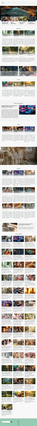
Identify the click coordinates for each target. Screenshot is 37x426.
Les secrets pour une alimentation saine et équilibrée (17, 399)
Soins (18, 422)
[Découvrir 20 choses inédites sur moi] (29, 190)
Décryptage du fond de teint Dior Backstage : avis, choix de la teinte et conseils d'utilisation (7, 348)
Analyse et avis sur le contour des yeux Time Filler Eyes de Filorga (6, 360)
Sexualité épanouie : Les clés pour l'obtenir (7, 130)
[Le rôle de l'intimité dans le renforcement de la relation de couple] (18, 129)
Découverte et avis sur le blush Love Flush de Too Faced (18, 283)
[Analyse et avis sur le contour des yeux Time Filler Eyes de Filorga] (7, 355)
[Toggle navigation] (3, 2)
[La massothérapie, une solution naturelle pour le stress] (29, 84)
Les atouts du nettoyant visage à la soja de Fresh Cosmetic (30, 321)
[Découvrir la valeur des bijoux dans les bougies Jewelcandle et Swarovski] (7, 329)
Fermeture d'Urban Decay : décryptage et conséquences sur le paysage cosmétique (18, 192)
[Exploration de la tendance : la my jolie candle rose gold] (7, 173)
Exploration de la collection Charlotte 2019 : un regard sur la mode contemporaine (9, 73)
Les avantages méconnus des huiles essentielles (18, 85)
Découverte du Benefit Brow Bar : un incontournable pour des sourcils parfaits (28, 73)
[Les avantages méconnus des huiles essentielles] (18, 84)
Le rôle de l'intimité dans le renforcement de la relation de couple (18, 131)
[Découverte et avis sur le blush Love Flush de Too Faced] (18, 277)
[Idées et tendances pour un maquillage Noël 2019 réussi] (7, 206)
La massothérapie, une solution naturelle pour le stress (29, 86)
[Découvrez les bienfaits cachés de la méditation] (9, 227)
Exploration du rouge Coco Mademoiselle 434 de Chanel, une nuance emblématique (18, 335)
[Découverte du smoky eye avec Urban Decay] (18, 290)
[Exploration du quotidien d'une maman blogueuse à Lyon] (7, 290)
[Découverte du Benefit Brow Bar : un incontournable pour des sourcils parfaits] (7, 303)
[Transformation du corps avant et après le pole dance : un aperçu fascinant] (30, 290)
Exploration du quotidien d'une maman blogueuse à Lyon (7, 295)
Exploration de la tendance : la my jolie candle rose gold (7, 174)
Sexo (18, 423)
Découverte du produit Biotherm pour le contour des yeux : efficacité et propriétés (7, 35)
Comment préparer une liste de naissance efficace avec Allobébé (30, 334)
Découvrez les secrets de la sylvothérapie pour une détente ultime (18, 35)
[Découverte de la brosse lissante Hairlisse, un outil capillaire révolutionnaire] (30, 303)
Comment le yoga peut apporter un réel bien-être (10, 54)
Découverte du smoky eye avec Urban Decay (18, 295)
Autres (18, 424)
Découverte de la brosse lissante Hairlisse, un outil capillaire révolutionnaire (30, 309)
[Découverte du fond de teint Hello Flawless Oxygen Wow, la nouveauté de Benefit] (18, 316)
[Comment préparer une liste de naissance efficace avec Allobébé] (30, 329)
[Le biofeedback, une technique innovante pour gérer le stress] (7, 84)
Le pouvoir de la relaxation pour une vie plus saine (29, 34)
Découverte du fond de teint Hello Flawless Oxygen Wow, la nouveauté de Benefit (18, 322)
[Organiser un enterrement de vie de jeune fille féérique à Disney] (30, 342)
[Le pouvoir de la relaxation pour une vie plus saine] (29, 33)
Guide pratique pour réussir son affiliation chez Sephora (9, 106)
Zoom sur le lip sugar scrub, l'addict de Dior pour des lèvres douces (6, 321)
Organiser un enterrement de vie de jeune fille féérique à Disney (29, 348)
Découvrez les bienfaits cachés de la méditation (22, 24)
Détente (18, 421)
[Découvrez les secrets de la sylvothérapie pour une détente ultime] (18, 33)
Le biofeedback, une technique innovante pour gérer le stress (7, 86)
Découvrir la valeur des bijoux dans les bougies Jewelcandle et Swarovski (7, 335)
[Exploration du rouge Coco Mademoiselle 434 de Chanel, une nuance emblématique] (18, 329)
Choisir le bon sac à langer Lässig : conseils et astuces (25, 150)
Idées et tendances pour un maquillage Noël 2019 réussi (7, 207)
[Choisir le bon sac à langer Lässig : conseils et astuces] (29, 173)
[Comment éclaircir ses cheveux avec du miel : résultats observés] (18, 206)
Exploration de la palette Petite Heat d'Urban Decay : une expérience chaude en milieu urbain (18, 309)
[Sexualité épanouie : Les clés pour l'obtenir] (7, 129)
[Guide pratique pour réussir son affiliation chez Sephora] (27, 110)
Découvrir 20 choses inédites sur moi (9, 9)
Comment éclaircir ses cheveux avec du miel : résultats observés (17, 208)
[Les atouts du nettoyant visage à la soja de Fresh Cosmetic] (30, 316)
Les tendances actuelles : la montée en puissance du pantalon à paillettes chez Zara (29, 208)
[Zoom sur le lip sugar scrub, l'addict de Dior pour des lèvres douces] (7, 316)
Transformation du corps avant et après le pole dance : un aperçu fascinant (30, 296)
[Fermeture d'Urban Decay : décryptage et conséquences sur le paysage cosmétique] (18, 190)
